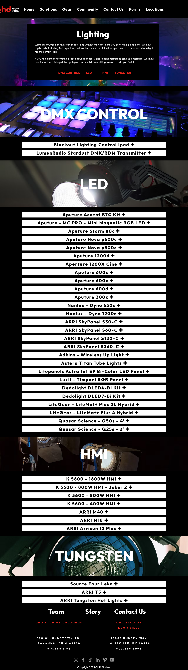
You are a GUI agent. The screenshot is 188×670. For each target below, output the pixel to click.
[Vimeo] (105, 660)
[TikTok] (90, 660)
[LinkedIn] (97, 660)
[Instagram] (76, 660)
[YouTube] (112, 660)
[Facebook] (83, 660)
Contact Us (130, 611)
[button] (48, 9)
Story (93, 611)
